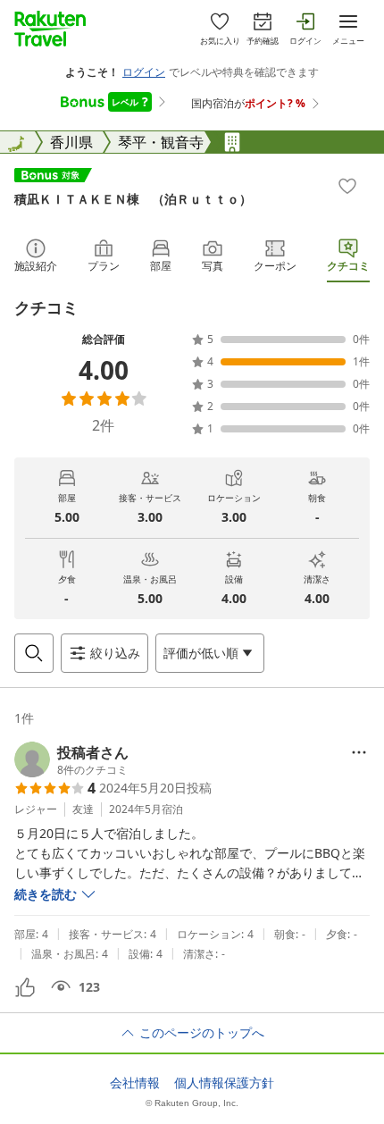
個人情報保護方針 (224, 1083)
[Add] (347, 186)
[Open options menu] (359, 752)
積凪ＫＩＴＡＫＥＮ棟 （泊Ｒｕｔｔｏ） (133, 198)
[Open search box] (34, 653)
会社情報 (135, 1083)
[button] (71, 759)
